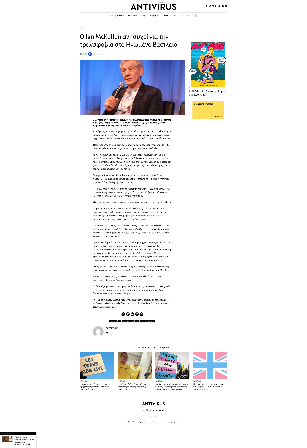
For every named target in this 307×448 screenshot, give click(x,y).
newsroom (99, 54)
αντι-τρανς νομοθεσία (130, 321)
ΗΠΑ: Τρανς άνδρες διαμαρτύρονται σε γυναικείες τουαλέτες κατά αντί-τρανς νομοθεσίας (134, 386)
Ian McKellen (115, 321)
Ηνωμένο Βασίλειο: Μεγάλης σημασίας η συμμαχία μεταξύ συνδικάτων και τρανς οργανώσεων (209, 386)
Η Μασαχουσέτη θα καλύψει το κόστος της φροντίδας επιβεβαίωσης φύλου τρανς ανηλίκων (96, 386)
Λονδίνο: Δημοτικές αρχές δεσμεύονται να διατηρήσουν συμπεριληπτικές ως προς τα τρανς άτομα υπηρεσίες (171, 386)
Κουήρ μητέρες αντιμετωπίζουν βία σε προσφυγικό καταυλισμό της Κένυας (24, 440)
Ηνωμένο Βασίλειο (148, 321)
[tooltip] (206, 6)
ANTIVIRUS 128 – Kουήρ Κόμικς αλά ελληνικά (207, 93)
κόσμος (83, 28)
